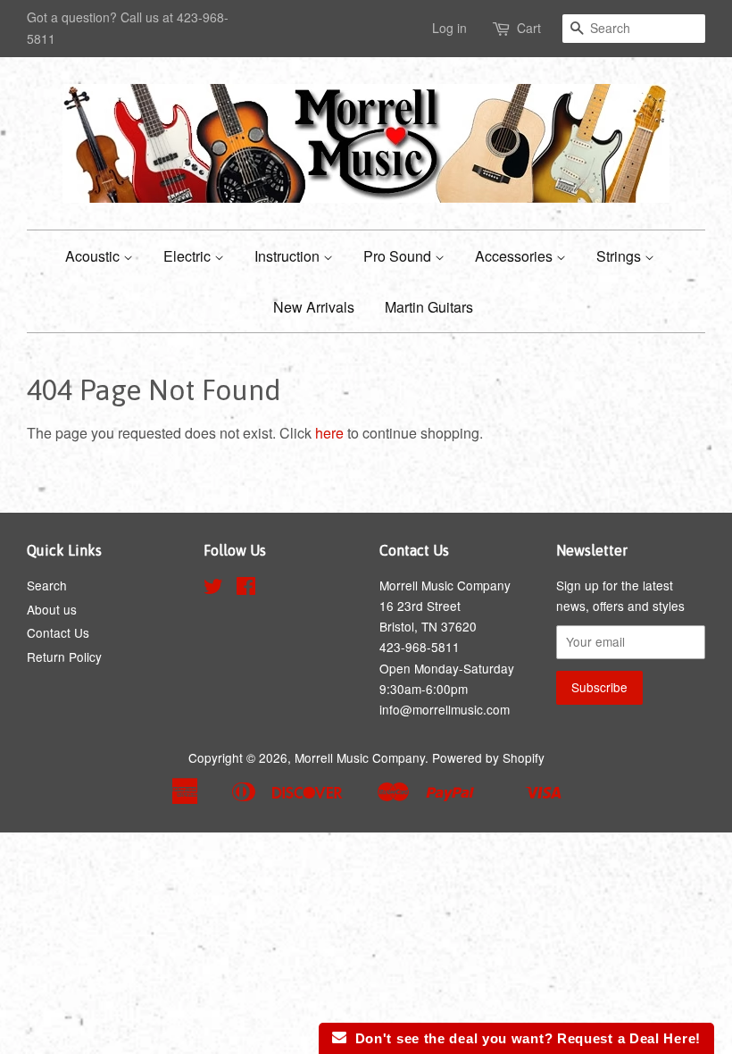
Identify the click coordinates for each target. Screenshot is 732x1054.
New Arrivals (313, 307)
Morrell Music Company (360, 757)
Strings (620, 256)
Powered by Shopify (488, 757)
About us (52, 609)
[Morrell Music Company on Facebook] (246, 589)
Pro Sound (399, 256)
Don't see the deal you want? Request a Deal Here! (523, 1038)
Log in (449, 28)
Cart (529, 28)
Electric (188, 256)
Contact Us (58, 632)
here (329, 432)
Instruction (288, 256)
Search (47, 585)
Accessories (515, 256)
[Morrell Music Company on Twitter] (213, 589)
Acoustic (94, 256)
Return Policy (64, 656)
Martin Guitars (429, 307)
